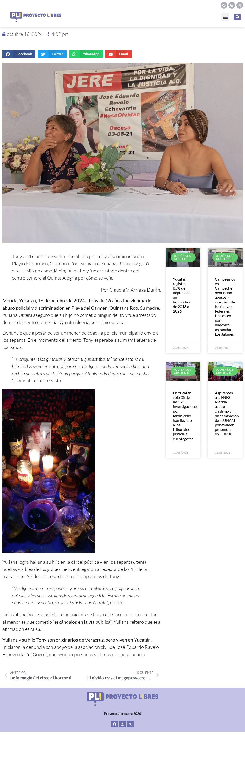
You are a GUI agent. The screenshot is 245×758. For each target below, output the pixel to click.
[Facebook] (224, 5)
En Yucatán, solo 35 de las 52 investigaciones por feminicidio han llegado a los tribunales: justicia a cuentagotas (185, 415)
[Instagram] (231, 5)
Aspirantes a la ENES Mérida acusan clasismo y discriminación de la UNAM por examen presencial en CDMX (227, 413)
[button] (225, 17)
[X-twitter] (239, 5)
